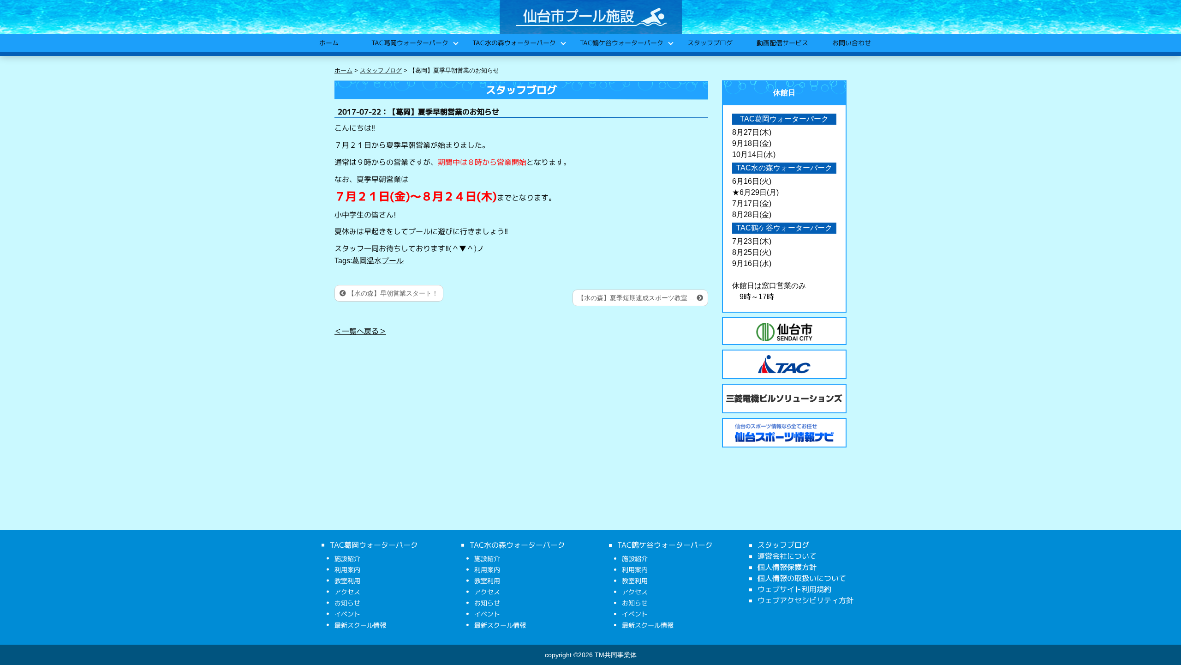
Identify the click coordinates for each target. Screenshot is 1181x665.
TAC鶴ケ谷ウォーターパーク (621, 42)
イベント (347, 614)
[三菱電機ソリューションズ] (784, 398)
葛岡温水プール (378, 261)
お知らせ (347, 602)
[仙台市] (784, 332)
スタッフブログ (709, 42)
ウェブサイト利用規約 (794, 589)
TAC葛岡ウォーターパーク (409, 42)
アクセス (347, 591)
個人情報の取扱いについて (802, 578)
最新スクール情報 (360, 625)
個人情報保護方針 (787, 567)
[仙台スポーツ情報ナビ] (784, 433)
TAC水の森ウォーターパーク (513, 42)
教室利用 (347, 580)
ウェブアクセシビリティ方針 (805, 600)
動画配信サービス (782, 42)
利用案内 (347, 569)
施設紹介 (347, 558)
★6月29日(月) (755, 192)
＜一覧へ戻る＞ (360, 331)
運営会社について (787, 556)
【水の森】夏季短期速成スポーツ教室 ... (637, 298)
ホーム (328, 42)
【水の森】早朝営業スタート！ (392, 293)
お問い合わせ (851, 42)
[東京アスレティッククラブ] (784, 364)
